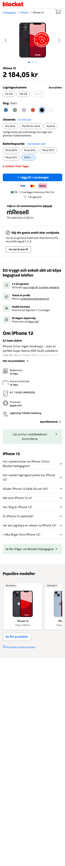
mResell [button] (47, 206)
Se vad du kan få (18, 249)
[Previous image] (5, 40)
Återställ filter (55, 88)
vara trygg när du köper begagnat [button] (41, 287)
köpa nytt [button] (33, 321)
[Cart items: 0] (58, 11)
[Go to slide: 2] (36, 62)
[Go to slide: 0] (29, 62)
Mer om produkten (14, 361)
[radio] (9, 94)
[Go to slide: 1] (32, 62)
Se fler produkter (17, 636)
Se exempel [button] (24, 119)
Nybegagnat (9, 12)
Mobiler (24, 12)
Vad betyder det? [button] (36, 143)
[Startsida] (13, 4)
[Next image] (59, 40)
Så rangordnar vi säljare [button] (20, 217)
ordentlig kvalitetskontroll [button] (34, 298)
